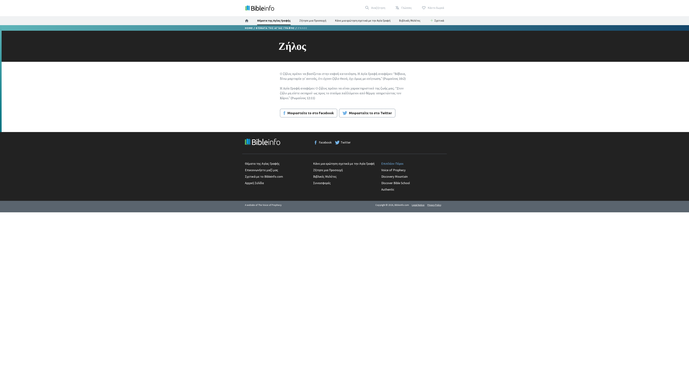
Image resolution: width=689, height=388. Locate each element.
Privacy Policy (434, 205)
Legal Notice (418, 205)
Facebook (325, 142)
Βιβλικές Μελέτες (409, 20)
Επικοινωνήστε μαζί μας (261, 170)
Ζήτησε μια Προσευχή (312, 20)
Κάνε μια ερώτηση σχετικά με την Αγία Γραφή (362, 20)
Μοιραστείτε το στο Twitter (370, 113)
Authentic (387, 189)
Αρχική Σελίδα (254, 183)
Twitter (346, 142)
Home (249, 28)
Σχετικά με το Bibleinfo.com (264, 176)
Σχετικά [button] (439, 20)
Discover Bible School (395, 183)
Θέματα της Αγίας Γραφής (274, 20)
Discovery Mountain (394, 176)
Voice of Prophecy (393, 170)
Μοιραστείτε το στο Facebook (310, 113)
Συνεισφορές (322, 183)
